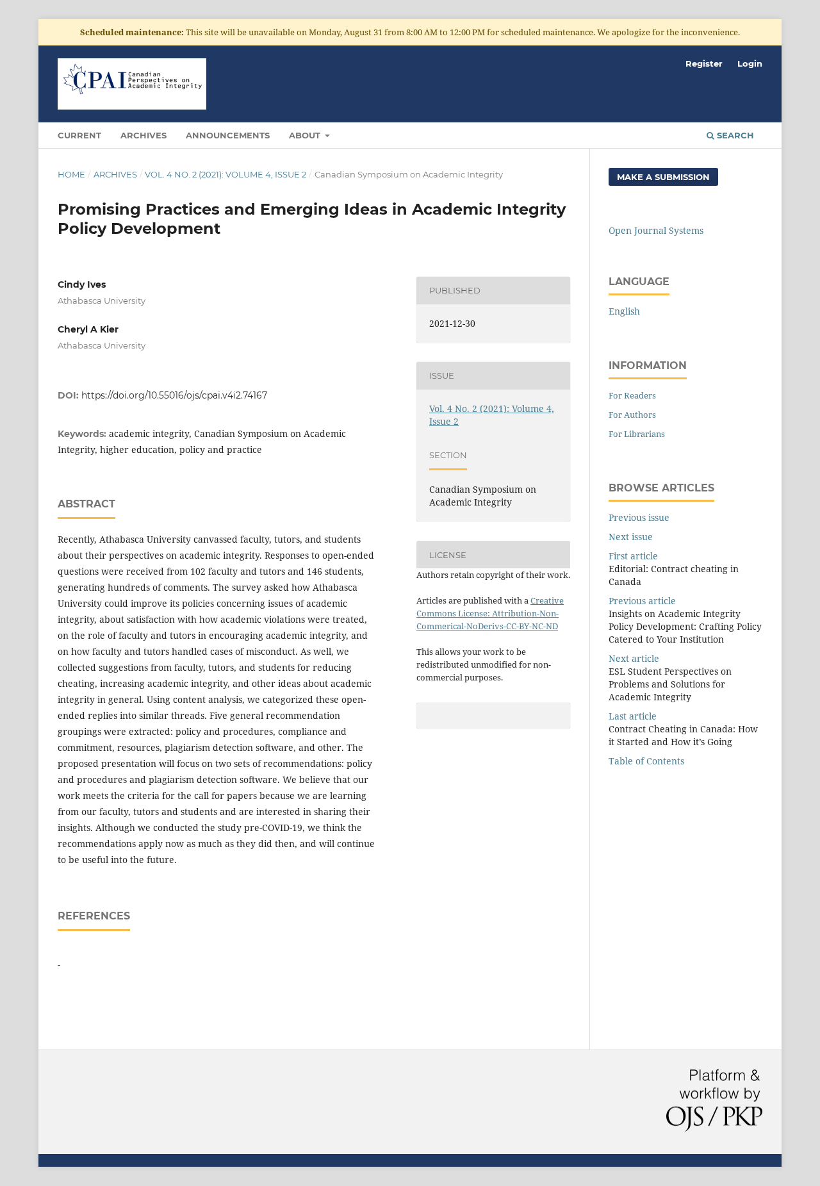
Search (734, 135)
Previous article (642, 601)
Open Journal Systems (656, 230)
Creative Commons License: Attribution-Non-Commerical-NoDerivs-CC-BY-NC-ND (490, 613)
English (624, 311)
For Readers (632, 395)
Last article (633, 716)
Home (71, 174)
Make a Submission (663, 177)
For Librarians (637, 434)
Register (704, 63)
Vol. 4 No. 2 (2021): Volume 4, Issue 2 (225, 174)
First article (633, 556)
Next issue (631, 537)
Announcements (228, 135)
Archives (143, 135)
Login (749, 63)
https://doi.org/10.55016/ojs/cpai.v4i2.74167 (174, 395)
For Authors (632, 414)
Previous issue (639, 517)
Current (79, 135)
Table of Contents (646, 761)
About (306, 135)
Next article (634, 658)
